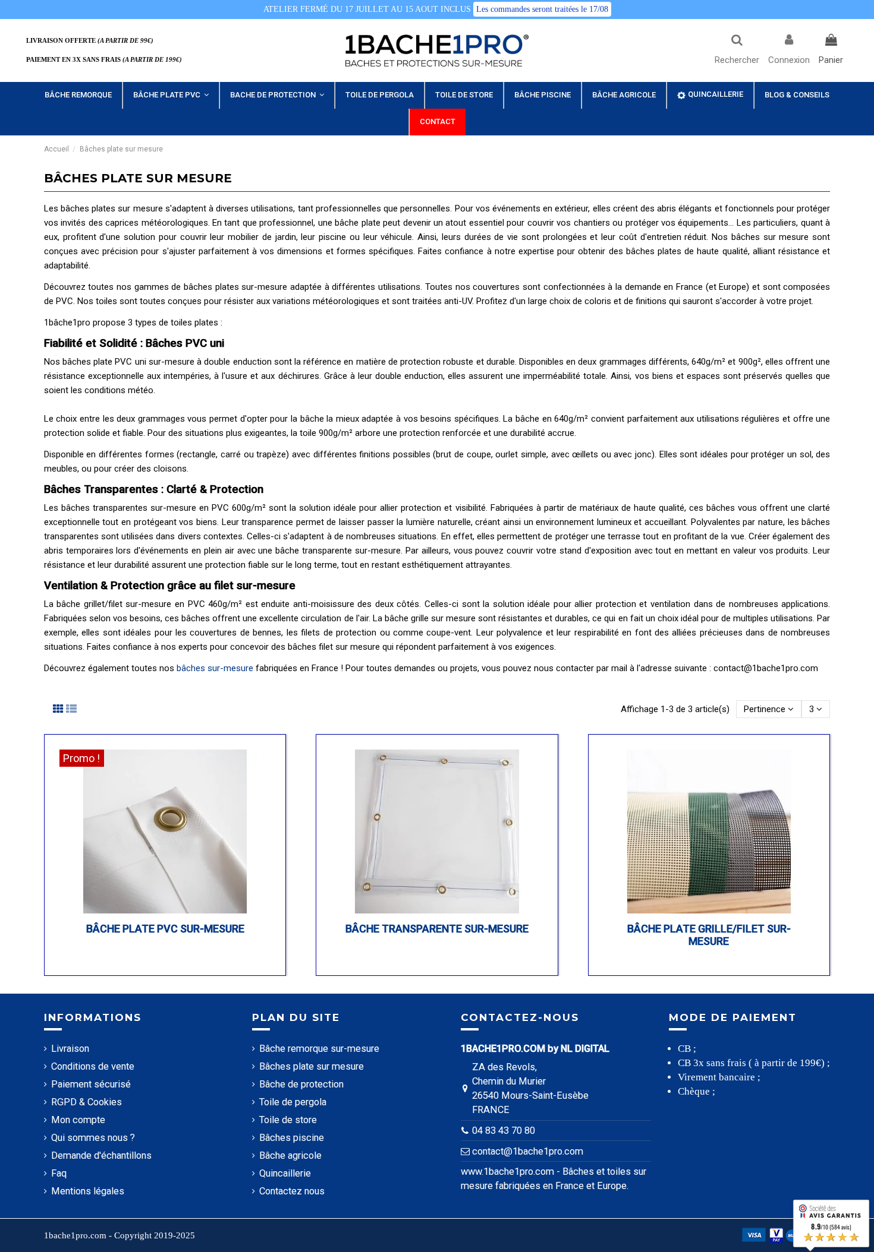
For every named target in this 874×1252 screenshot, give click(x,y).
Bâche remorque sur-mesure (319, 1048)
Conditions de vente (92, 1066)
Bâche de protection (301, 1084)
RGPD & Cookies (86, 1102)
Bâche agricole (290, 1155)
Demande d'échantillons (101, 1155)
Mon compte (78, 1119)
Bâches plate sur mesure (311, 1066)
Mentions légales (87, 1191)
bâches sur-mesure (215, 668)
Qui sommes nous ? (93, 1137)
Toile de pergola (292, 1102)
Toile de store (288, 1119)
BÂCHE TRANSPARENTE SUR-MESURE (437, 928)
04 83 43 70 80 (503, 1130)
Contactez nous (292, 1191)
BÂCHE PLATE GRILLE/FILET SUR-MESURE (709, 935)
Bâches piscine (291, 1137)
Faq (59, 1173)
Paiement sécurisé (91, 1084)
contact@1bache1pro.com (527, 1151)
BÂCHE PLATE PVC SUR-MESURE (165, 928)
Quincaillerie (285, 1173)
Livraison (70, 1048)
